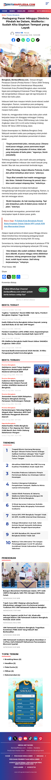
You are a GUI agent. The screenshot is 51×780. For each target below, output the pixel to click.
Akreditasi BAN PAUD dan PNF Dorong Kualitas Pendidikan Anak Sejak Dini (28, 465)
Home (4, 11)
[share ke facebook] (14, 41)
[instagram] (20, 740)
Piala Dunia (11, 667)
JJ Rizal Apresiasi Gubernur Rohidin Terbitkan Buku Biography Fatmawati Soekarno (28, 506)
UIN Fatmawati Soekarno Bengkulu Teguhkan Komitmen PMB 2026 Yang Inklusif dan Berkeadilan (23, 630)
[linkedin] (35, 740)
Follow (43, 290)
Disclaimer (18, 767)
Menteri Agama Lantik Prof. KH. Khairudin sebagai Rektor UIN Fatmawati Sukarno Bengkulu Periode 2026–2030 (25, 617)
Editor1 (18, 33)
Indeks (29, 748)
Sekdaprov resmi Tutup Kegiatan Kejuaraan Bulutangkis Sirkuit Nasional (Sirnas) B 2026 (16, 369)
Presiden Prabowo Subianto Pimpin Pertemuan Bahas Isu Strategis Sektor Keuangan (28, 475)
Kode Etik (31, 767)
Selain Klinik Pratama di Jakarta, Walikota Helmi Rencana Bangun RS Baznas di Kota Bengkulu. (27, 496)
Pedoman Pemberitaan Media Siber (24, 759)
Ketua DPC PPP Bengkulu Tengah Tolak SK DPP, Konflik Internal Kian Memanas (29, 516)
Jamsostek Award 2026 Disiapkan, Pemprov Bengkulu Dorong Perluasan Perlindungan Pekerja (17, 399)
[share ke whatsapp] (23, 41)
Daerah (31, 11)
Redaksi (37, 748)
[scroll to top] (47, 766)
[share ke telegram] (28, 41)
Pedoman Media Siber (16, 750)
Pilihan (9, 671)
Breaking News (13, 659)
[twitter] (15, 740)
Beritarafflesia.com (18, 748)
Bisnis (12, 11)
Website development (35, 750)
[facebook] (10, 740)
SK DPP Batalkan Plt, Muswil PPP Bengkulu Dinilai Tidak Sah (26, 534)
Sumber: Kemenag (25, 725)
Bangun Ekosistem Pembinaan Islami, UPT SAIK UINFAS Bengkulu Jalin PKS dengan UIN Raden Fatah (24, 593)
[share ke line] (33, 41)
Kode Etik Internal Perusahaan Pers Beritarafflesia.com (25, 763)
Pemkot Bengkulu (13, 15)
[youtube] (25, 740)
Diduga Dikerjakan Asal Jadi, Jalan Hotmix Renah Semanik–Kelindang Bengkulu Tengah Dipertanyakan (27, 525)
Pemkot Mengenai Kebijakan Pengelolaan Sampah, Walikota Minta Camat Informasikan (28, 485)
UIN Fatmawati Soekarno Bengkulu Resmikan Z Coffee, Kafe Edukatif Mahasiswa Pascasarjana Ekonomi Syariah (24, 642)
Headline (21, 11)
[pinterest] (41, 740)
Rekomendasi (12, 675)
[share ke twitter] (18, 41)
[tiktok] (30, 740)
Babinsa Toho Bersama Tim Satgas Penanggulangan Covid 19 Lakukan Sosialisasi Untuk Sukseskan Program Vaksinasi (28, 545)
